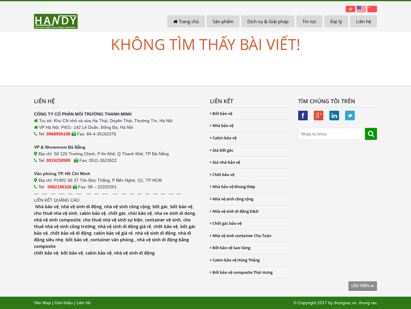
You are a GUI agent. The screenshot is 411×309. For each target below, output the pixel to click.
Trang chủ (188, 21)
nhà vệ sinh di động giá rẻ (124, 226)
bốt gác (160, 206)
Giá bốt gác (222, 150)
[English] (361, 8)
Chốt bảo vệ (223, 174)
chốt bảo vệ (165, 226)
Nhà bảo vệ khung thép (233, 186)
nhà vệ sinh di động (81, 206)
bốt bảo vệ (181, 206)
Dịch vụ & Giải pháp (268, 21)
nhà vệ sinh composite (57, 220)
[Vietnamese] (350, 8)
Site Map (42, 302)
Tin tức (309, 21)
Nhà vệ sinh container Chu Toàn (241, 235)
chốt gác (117, 213)
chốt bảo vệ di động (70, 233)
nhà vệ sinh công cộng (127, 206)
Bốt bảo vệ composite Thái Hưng (242, 272)
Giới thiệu (63, 302)
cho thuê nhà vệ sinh (55, 213)
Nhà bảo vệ (47, 206)
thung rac (368, 302)
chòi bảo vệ (140, 213)
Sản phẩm (223, 21)
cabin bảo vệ (93, 213)
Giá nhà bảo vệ (226, 162)
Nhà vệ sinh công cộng (232, 199)
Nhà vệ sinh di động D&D (235, 211)
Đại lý (336, 21)
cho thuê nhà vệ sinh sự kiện (113, 220)
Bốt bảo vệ (222, 113)
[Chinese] (372, 8)
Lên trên (360, 285)
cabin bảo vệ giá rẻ (113, 233)
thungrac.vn (345, 302)
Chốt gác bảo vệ (227, 223)
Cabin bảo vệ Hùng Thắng (236, 260)
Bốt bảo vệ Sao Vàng (231, 247)
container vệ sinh (163, 220)
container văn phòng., (113, 240)
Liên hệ (363, 21)
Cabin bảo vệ (224, 138)
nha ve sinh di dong (174, 213)
